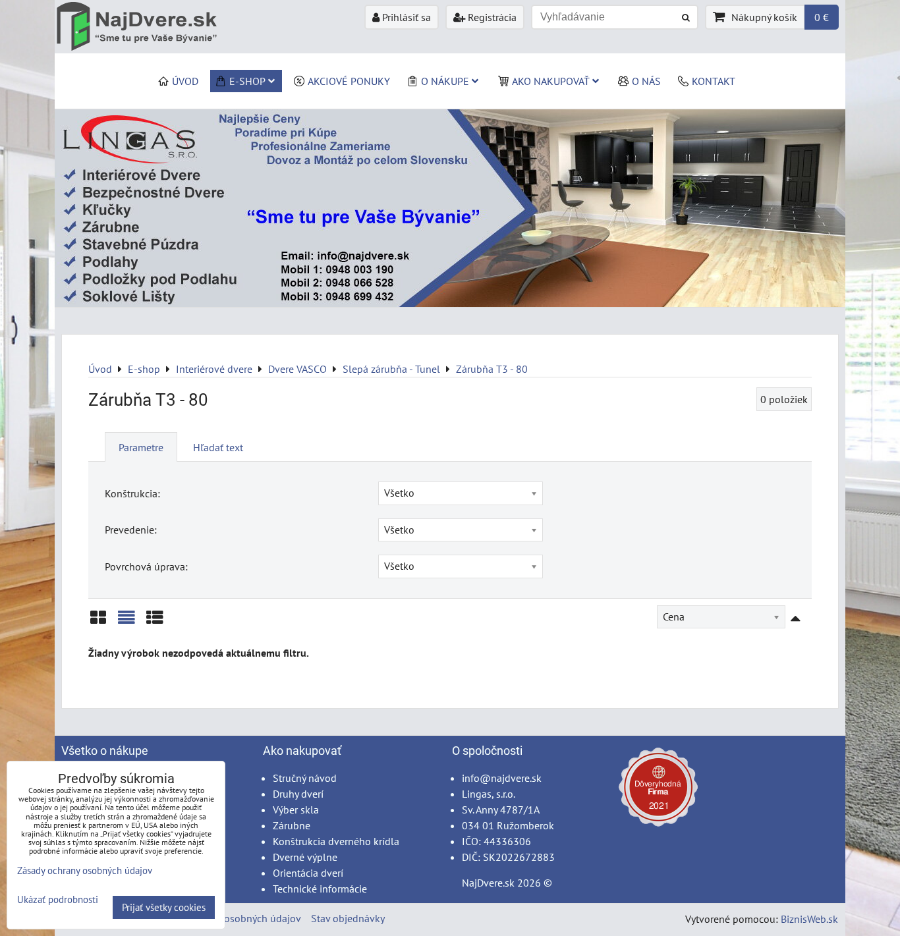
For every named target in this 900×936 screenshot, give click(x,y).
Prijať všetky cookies (164, 907)
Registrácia (491, 17)
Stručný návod (305, 778)
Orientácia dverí (308, 872)
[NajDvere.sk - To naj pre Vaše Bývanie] (450, 303)
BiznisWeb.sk (809, 918)
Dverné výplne (305, 857)
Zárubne (291, 825)
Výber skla (296, 809)
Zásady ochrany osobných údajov (227, 918)
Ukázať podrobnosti (57, 900)
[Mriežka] (98, 622)
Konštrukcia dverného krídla (336, 841)
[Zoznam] (126, 622)
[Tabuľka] (155, 622)
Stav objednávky (348, 918)
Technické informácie (320, 888)
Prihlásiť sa (405, 17)
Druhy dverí (298, 793)
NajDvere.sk (488, 882)
